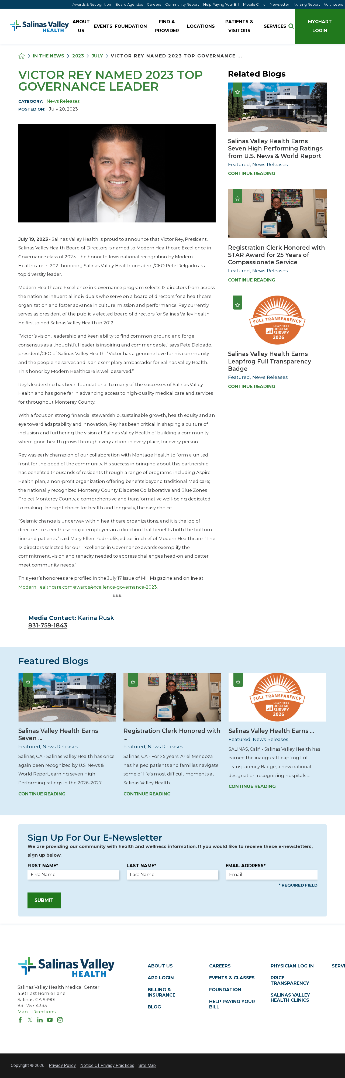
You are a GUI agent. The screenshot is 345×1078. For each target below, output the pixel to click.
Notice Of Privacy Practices (107, 1065)
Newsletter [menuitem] (279, 4)
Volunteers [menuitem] (333, 4)
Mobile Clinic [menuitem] (254, 4)
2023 (78, 55)
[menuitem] (81, 26)
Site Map (147, 1065)
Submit (44, 900)
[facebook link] (20, 1019)
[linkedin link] (40, 1019)
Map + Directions (37, 1011)
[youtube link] (50, 1019)
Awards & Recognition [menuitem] (92, 4)
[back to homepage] (21, 56)
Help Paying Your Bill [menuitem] (221, 4)
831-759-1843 (47, 625)
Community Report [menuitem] (182, 4)
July (97, 55)
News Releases (63, 101)
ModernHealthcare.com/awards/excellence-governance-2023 (87, 587)
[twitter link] (30, 1019)
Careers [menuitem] (154, 4)
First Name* (42, 865)
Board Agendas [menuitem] (129, 4)
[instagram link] (60, 1019)
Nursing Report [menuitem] (307, 4)
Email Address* (246, 865)
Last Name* (141, 865)
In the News (48, 55)
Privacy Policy (62, 1065)
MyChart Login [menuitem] (320, 26)
